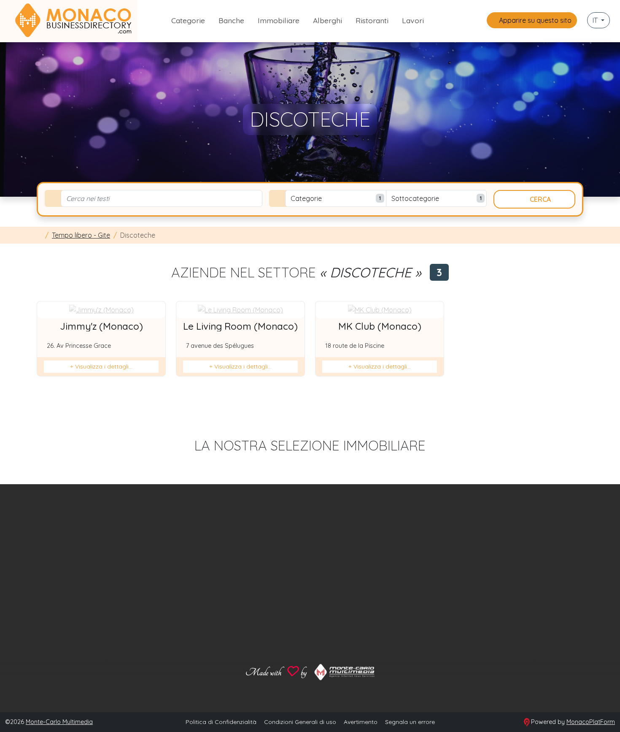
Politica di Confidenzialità (221, 722)
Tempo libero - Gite (81, 235)
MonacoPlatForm (590, 722)
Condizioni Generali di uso (300, 722)
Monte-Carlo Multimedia (59, 722)
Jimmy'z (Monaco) (101, 326)
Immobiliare (278, 20)
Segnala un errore (410, 722)
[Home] (39, 235)
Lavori (413, 20)
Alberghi (327, 20)
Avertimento (360, 722)
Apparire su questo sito (534, 20)
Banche (231, 20)
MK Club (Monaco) (379, 326)
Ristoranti (372, 20)
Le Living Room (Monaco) (240, 326)
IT (596, 20)
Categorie (188, 20)
